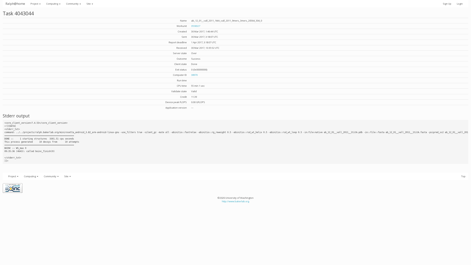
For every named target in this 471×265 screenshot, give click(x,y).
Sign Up (447, 3)
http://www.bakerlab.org (235, 201)
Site (88, 3)
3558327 (195, 26)
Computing (52, 3)
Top (463, 176)
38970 (194, 75)
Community (72, 3)
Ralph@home (15, 3)
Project (35, 3)
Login (460, 3)
